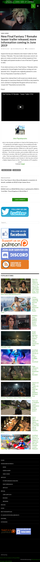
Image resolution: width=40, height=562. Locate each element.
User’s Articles (7, 494)
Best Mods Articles (6, 511)
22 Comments (31, 48)
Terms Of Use (3, 557)
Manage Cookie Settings (6, 561)
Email (23, 164)
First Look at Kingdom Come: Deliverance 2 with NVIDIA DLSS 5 (35, 406)
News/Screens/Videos (7, 463)
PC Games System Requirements (10, 515)
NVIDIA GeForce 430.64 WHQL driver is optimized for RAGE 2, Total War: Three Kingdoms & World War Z (20, 189)
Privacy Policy (16, 557)
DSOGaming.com (35, 559)
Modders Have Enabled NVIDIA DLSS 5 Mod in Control (34, 320)
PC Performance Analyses (10, 480)
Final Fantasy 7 (7, 170)
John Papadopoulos (18, 48)
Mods (2, 508)
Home (2, 460)
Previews (5, 501)
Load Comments (20, 199)
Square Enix (16, 170)
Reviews (5, 498)
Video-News (5, 33)
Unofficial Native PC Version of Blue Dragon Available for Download (35, 356)
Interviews (4, 522)
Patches (3, 504)
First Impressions (8, 484)
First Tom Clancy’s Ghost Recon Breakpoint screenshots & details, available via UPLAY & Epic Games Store (19, 180)
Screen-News (6, 470)
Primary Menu (38, 6)
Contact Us (10, 557)
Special (3, 491)
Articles (3, 477)
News (4, 467)
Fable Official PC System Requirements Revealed (35, 371)
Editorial (3, 518)
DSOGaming (4, 554)
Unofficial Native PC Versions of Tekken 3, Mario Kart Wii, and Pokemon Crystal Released (35, 442)
